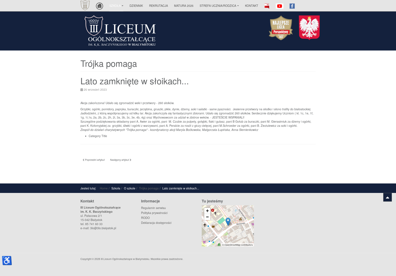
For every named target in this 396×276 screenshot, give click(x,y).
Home (104, 188)
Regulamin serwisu (153, 208)
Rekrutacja (158, 6)
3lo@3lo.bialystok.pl (103, 228)
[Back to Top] (387, 197)
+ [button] (207, 210)
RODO (145, 218)
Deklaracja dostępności (156, 223)
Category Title (98, 136)
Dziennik (136, 6)
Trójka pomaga (149, 188)
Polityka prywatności (154, 213)
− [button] (207, 217)
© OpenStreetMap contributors (237, 244)
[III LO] (85, 5)
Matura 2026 (183, 6)
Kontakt (251, 6)
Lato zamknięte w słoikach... (134, 80)
